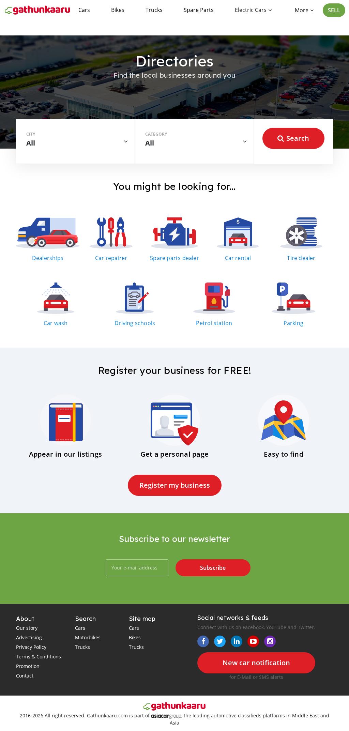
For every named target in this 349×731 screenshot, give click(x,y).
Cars (84, 10)
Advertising (29, 637)
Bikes (117, 10)
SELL (334, 10)
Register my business (174, 485)
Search (297, 138)
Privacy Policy (31, 647)
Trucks (154, 10)
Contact (24, 675)
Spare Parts (199, 10)
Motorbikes (88, 637)
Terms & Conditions (38, 656)
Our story (26, 628)
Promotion (28, 666)
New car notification (256, 662)
